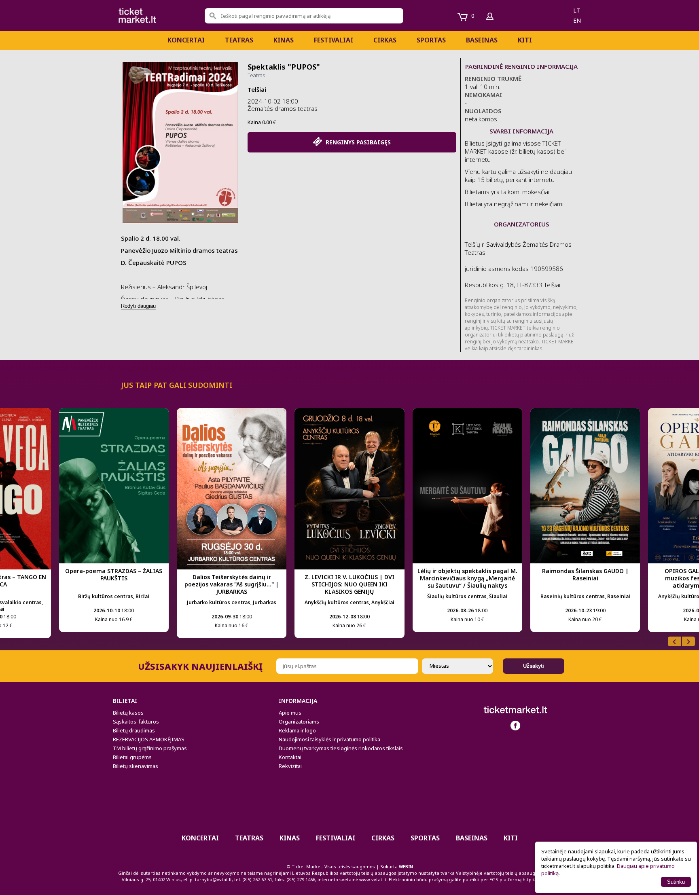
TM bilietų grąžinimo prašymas (150, 748)
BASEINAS (482, 40)
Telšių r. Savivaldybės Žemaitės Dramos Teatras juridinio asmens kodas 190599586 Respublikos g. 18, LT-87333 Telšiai (518, 264)
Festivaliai (333, 40)
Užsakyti (533, 666)
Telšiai (257, 89)
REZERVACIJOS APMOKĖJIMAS (148, 739)
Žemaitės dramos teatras (283, 108)
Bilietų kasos (128, 712)
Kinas (283, 40)
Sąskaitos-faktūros (136, 721)
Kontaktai (290, 757)
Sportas (431, 40)
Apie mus (290, 712)
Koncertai (186, 40)
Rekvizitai (290, 766)
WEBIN (406, 866)
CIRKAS (384, 40)
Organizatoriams (299, 721)
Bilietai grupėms (132, 757)
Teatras (239, 40)
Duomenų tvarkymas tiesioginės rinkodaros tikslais (341, 748)
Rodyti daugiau (138, 306)
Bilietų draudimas (134, 730)
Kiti (525, 40)
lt (576, 10)
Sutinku (676, 882)
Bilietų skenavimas (135, 766)
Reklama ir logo (297, 730)
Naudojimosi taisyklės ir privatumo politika (329, 739)
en (577, 20)
